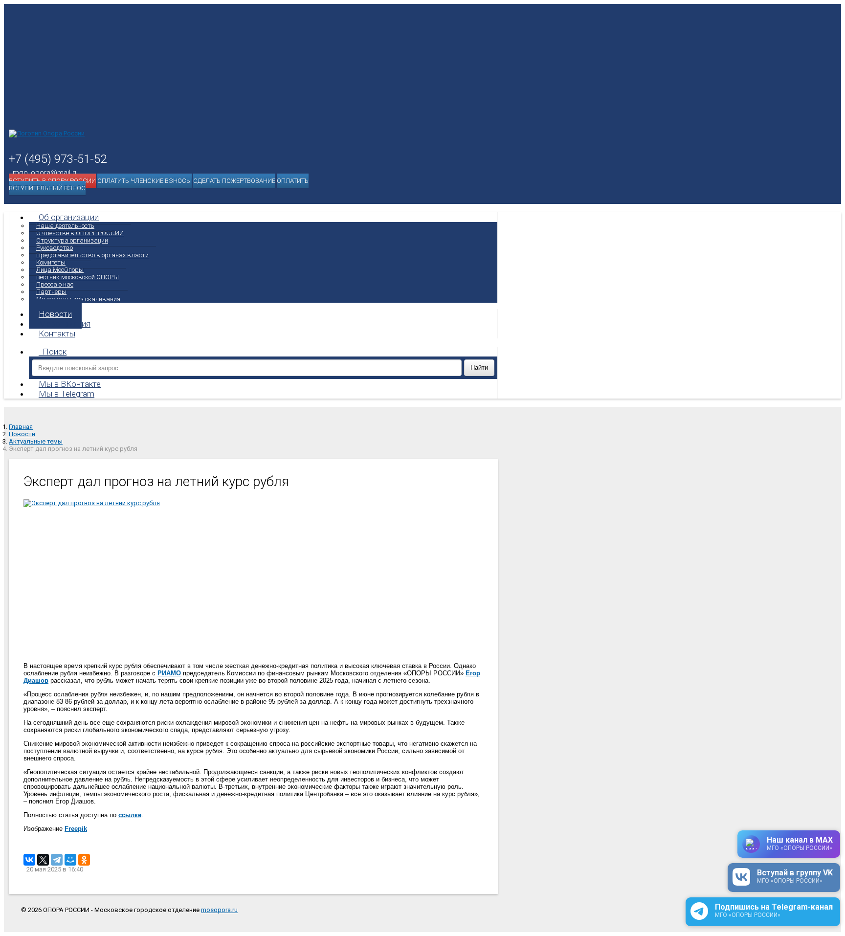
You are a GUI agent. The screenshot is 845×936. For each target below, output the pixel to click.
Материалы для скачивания (78, 299)
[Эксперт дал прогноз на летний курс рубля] (253, 577)
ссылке (129, 815)
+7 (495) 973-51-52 (58, 159)
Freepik (76, 828)
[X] (43, 860)
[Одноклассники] (84, 860)
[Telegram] (57, 860)
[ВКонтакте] (29, 860)
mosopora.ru (219, 910)
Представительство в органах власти (92, 255)
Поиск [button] (55, 352)
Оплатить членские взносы (144, 180)
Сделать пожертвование (234, 180)
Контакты (57, 333)
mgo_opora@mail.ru (46, 172)
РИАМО (169, 673)
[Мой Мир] (70, 860)
